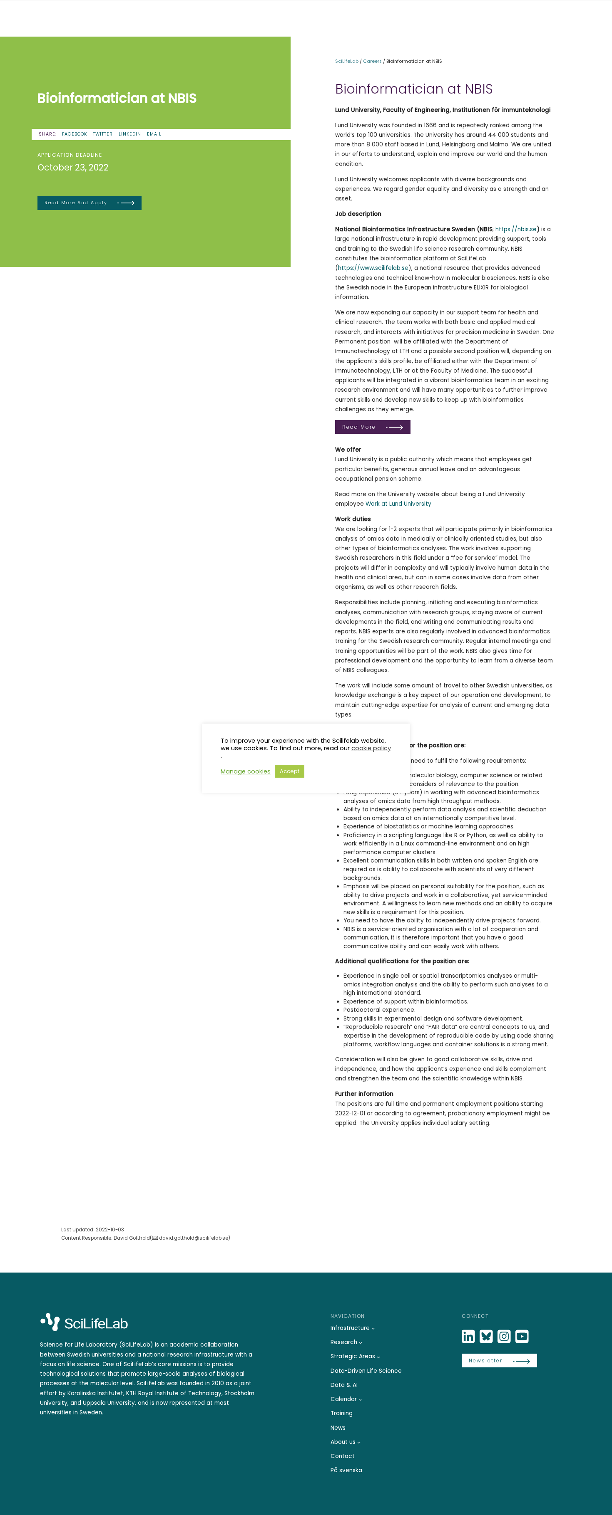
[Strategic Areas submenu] (378, 1357)
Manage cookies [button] (246, 771)
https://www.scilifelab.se (373, 268)
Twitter (103, 134)
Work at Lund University (398, 504)
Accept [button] (289, 771)
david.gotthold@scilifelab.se (193, 1238)
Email (154, 134)
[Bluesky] (487, 1336)
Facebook (74, 134)
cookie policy (371, 748)
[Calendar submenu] (360, 1399)
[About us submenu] (359, 1442)
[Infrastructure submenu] (373, 1328)
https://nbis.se (516, 229)
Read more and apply (76, 202)
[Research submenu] (360, 1342)
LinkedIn (130, 134)
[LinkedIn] (469, 1336)
